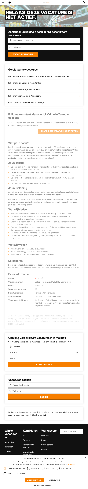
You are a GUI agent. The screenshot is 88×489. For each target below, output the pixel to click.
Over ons (45, 435)
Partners (44, 449)
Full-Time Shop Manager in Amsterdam (24, 89)
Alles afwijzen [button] (54, 480)
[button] (44, 485)
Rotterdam (9, 447)
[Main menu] (3, 2)
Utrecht (8, 451)
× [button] (85, 458)
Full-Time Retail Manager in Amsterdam (24, 83)
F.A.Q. (25, 435)
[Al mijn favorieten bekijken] (9, 2)
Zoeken (44, 397)
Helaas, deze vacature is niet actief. (59, 131)
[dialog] (44, 472)
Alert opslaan (44, 364)
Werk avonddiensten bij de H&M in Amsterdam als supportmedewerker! (38, 76)
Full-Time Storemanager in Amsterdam (24, 96)
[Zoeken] (84, 2)
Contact (26, 440)
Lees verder (72, 464)
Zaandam (12, 316)
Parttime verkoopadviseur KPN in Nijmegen (26, 102)
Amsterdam (9, 442)
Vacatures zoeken (23, 54)
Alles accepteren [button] (34, 480)
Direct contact (47, 445)
